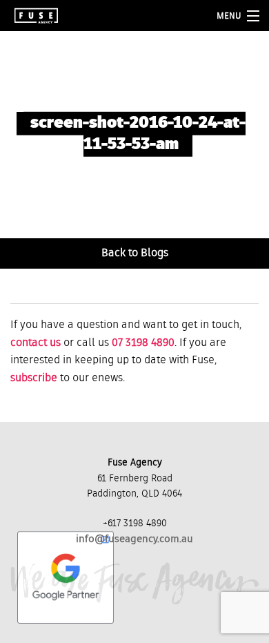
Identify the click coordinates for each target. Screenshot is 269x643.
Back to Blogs (134, 253)
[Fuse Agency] (36, 15)
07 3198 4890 (143, 343)
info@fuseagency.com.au (134, 539)
